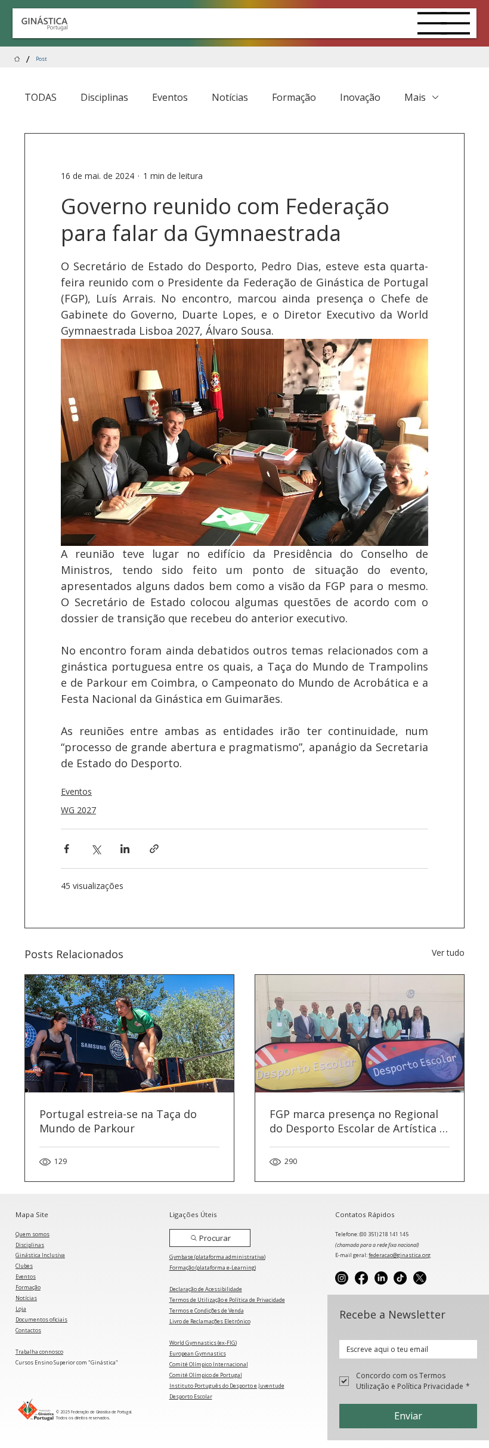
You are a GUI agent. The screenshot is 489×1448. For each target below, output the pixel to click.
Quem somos (32, 1234)
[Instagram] (341, 1278)
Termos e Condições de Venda (206, 1310)
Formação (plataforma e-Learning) (212, 1267)
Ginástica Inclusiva (40, 1255)
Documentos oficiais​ (41, 1319)
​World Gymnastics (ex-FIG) (203, 1343)
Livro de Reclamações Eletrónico (209, 1321)
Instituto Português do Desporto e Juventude (226, 1386)
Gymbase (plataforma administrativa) (217, 1257)
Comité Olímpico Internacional (208, 1364)
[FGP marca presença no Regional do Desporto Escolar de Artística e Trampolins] (359, 1033)
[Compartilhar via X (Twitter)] (95, 848)
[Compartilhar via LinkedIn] (125, 848)
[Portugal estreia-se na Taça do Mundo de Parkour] (129, 1033)
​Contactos (28, 1330)
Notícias (230, 97)
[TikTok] (400, 1278)
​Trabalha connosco (39, 1352)
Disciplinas (104, 97)
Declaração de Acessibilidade (205, 1289)
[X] (419, 1278)
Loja (21, 1309)
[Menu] (432, 23)
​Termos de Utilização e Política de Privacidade (227, 1300)
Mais (415, 97)
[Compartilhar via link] (154, 848)
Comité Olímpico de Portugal (205, 1375)
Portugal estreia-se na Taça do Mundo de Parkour (118, 1121)
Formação (294, 97)
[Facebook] (361, 1278)
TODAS (40, 97)
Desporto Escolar (190, 1396)
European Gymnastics (197, 1353)
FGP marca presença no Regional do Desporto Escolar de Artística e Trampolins (357, 1121)
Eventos (170, 97)
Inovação (360, 97)
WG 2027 (78, 810)
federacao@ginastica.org (400, 1255)
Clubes (24, 1266)
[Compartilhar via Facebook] (66, 848)
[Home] (17, 58)
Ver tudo (448, 952)
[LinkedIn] (381, 1278)
